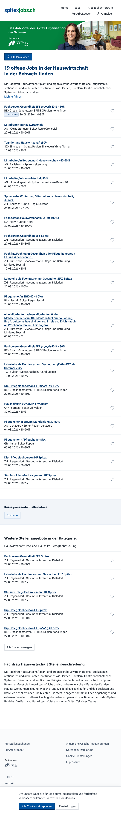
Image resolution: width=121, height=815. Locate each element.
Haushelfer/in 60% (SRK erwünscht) (26, 403)
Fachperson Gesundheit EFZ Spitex (26, 235)
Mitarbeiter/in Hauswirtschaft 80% (26, 178)
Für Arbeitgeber (14, 749)
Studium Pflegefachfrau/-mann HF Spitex (30, 475)
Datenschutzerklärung (79, 749)
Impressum (73, 762)
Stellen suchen (20, 57)
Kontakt (9, 783)
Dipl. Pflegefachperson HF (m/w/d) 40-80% (31, 385)
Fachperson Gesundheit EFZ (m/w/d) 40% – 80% (34, 106)
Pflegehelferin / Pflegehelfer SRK (24, 439)
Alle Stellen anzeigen (19, 647)
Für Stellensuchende (17, 743)
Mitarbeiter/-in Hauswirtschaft (23, 124)
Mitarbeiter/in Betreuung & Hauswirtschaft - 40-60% (37, 160)
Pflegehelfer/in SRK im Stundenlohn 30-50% (32, 421)
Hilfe (8, 777)
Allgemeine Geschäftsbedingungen (87, 743)
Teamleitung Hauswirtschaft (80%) (26, 142)
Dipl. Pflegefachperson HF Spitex (25, 457)
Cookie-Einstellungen (79, 756)
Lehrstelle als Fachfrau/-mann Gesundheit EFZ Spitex (38, 278)
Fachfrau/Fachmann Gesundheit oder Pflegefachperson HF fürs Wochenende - (39, 255)
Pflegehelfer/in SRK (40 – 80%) (23, 296)
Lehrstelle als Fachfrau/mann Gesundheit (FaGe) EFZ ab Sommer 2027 (39, 366)
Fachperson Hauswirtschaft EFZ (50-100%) (31, 217)
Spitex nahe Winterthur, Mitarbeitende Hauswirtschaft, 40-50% (39, 198)
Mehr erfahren (13, 96)
